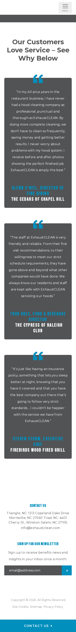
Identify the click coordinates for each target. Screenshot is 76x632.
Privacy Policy (53, 607)
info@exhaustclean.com (40, 528)
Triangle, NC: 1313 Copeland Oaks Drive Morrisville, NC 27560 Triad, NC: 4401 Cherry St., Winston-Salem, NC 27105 (38, 517)
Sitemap (36, 607)
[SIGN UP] (67, 570)
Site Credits (20, 607)
